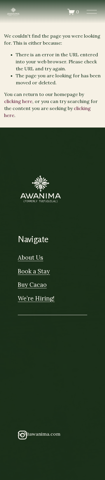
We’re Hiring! (36, 298)
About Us (30, 257)
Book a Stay (34, 271)
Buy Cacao (32, 285)
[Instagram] (22, 435)
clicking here (18, 101)
